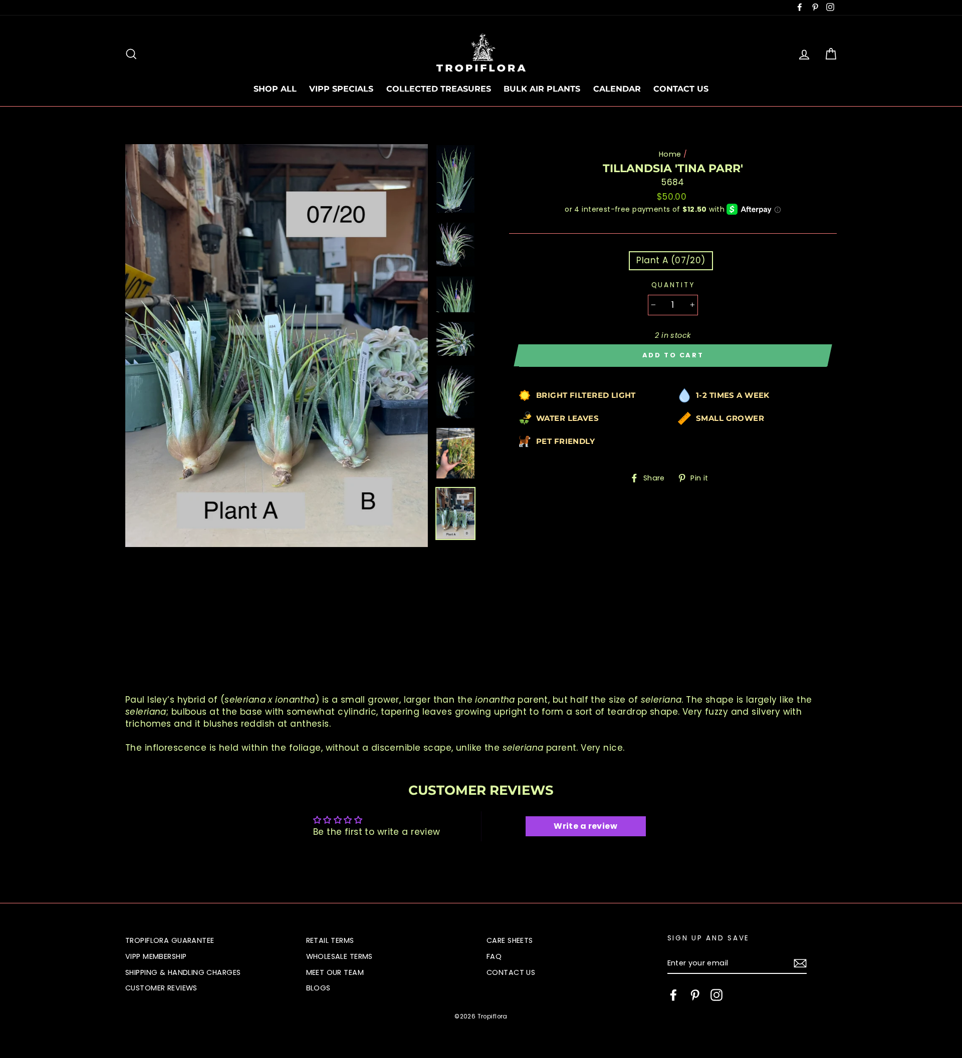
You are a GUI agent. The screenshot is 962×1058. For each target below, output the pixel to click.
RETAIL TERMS (330, 940)
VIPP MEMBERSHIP (155, 956)
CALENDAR (617, 89)
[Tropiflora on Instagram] (716, 995)
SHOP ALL (275, 89)
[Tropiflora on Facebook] (673, 995)
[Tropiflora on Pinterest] (695, 995)
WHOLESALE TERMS (339, 956)
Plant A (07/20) (670, 260)
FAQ (494, 956)
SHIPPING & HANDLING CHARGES (183, 972)
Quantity (673, 285)
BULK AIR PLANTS (542, 89)
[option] (276, 345)
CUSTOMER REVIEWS (161, 988)
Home (670, 154)
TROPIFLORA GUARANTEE (169, 940)
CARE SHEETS (510, 940)
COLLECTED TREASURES (438, 89)
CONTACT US (680, 89)
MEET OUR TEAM (335, 972)
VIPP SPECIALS (341, 89)
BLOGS (318, 988)
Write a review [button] (585, 826)
